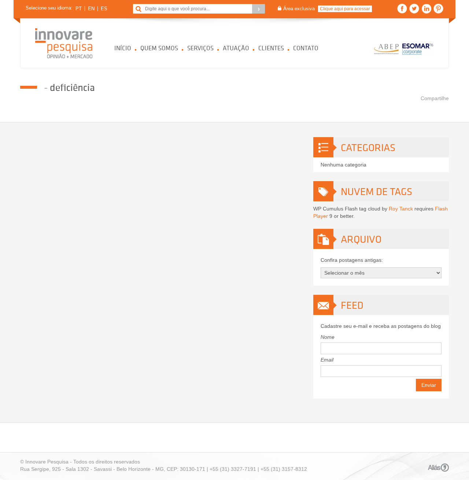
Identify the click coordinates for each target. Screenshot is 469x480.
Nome (328, 337)
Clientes (271, 48)
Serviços (200, 48)
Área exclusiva (299, 8)
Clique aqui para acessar (345, 8)
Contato (305, 48)
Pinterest (438, 9)
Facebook (402, 9)
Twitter (414, 9)
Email (327, 360)
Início (122, 48)
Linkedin (426, 9)
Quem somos (159, 48)
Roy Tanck (401, 209)
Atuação (236, 48)
